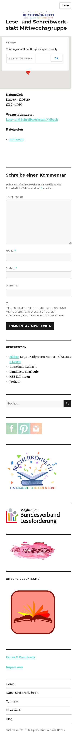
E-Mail (11, 268)
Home (10, 684)
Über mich (13, 710)
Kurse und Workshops (22, 693)
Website (12, 285)
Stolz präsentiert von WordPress (46, 730)
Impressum (14, 667)
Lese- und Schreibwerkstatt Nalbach (32, 119)
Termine (12, 701)
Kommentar (14, 197)
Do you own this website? (20, 58)
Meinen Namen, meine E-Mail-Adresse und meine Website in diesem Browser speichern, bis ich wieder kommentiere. (36, 312)
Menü (65, 5)
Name (11, 250)
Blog (9, 719)
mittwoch (16, 139)
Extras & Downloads (20, 657)
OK (56, 58)
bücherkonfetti (14, 730)
